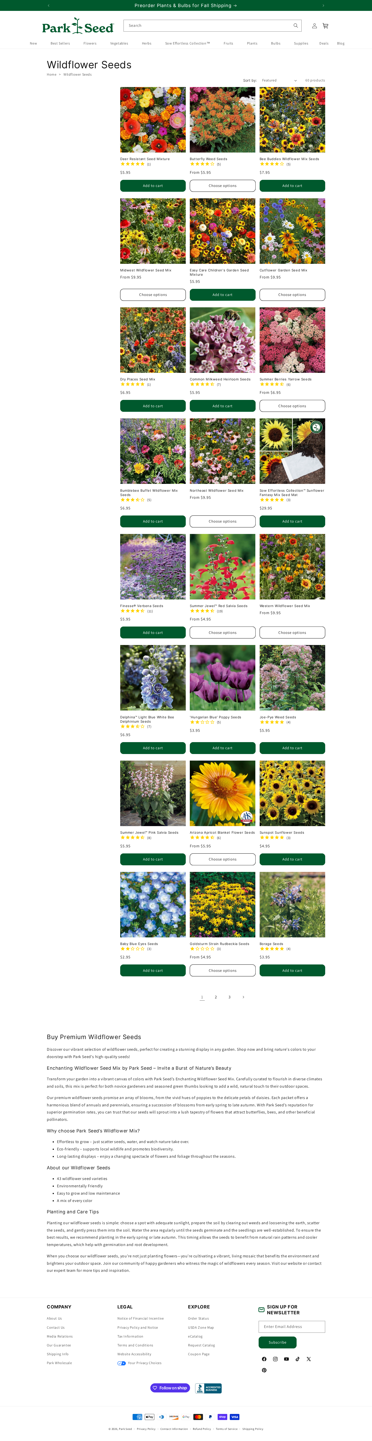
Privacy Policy (146, 1428)
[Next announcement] (323, 5)
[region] (186, 5)
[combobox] (212, 25)
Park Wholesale (59, 1363)
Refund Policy (202, 1428)
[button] (325, 25)
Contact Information (174, 1428)
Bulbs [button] (275, 43)
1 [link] (202, 996)
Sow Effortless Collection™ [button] (187, 43)
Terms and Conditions (135, 1345)
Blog (340, 43)
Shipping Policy (252, 1428)
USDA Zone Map (201, 1327)
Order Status (198, 1318)
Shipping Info (58, 1354)
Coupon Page (199, 1354)
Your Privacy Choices (144, 1363)
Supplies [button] (301, 43)
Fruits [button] (228, 43)
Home (51, 74)
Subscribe (277, 1342)
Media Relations (60, 1336)
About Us (54, 1318)
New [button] (33, 43)
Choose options (223, 185)
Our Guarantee (59, 1345)
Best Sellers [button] (60, 43)
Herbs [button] (147, 43)
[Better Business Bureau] (208, 1388)
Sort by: (250, 80)
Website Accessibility (134, 1354)
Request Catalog (201, 1345)
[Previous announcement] (48, 5)
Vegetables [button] (119, 43)
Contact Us (56, 1327)
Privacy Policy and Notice (137, 1327)
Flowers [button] (90, 43)
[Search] (295, 25)
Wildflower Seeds (78, 74)
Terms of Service (226, 1428)
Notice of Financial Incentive (140, 1318)
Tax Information (130, 1336)
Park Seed (125, 1429)
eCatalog (195, 1336)
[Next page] (243, 997)
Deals (323, 43)
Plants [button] (252, 43)
